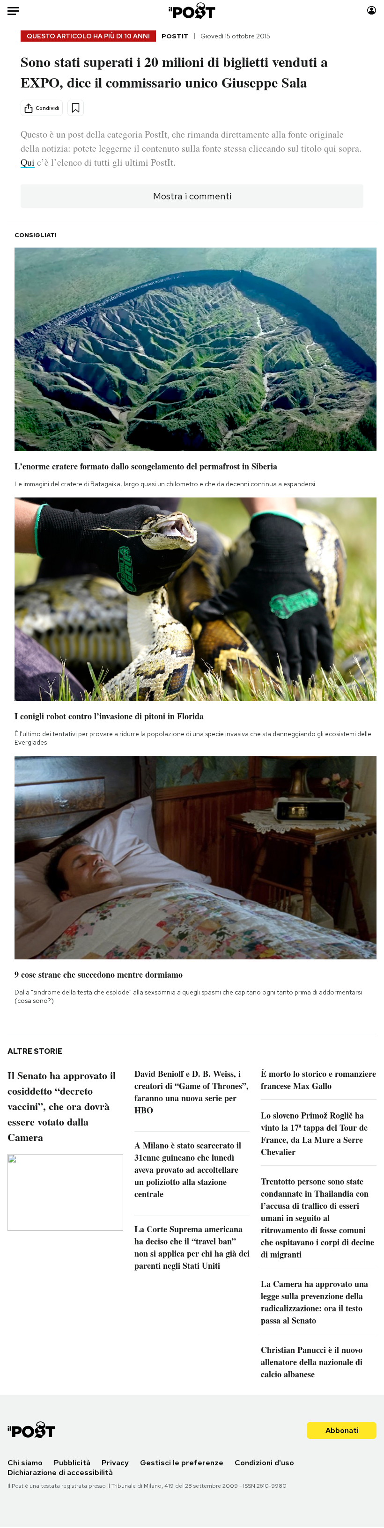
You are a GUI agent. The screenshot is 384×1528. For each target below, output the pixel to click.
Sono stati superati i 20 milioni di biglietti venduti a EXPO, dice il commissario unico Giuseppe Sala (174, 71)
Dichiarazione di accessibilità (60, 1472)
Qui (28, 162)
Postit (175, 36)
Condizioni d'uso (264, 1463)
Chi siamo (25, 1463)
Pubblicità (72, 1463)
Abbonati (342, 1430)
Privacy (115, 1463)
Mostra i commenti (192, 196)
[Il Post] (192, 10)
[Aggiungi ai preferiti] (75, 108)
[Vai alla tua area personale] (372, 10)
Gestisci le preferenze (181, 1463)
